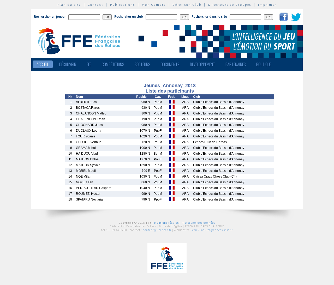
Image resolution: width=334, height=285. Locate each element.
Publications (122, 5)
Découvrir (67, 64)
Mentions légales (166, 223)
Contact (95, 5)
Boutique (263, 64)
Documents (170, 64)
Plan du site (69, 5)
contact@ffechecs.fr (157, 230)
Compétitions (113, 64)
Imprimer (267, 5)
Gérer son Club (187, 5)
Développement (202, 64)
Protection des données (199, 223)
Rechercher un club (128, 16)
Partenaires (235, 64)
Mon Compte (154, 5)
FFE (89, 64)
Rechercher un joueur (50, 16)
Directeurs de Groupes (229, 5)
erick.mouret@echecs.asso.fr (212, 230)
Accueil (43, 64)
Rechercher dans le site (209, 16)
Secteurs (142, 64)
